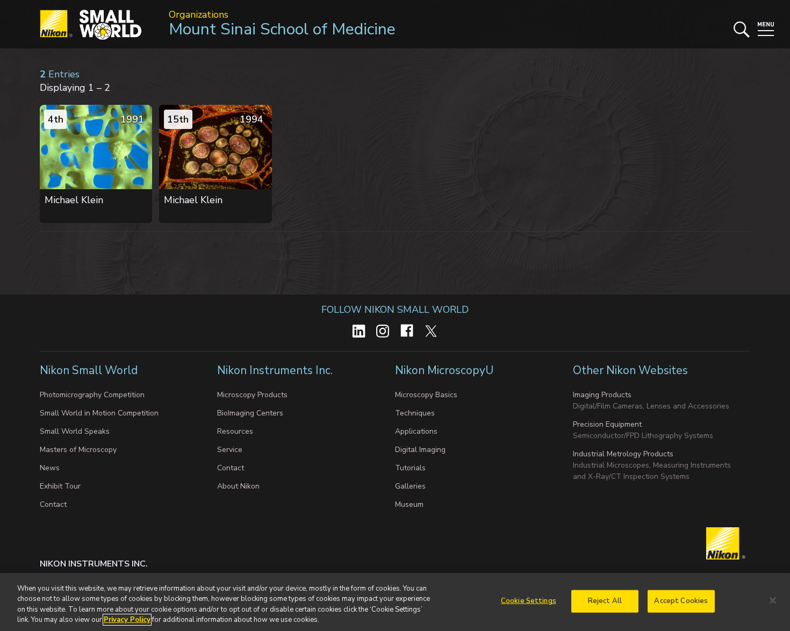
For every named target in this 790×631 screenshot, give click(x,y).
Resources (235, 431)
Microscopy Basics (426, 395)
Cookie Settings (528, 601)
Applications (416, 431)
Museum (409, 504)
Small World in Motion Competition (99, 413)
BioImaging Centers (250, 413)
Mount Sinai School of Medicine (282, 29)
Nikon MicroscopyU (444, 370)
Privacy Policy (127, 620)
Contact (53, 504)
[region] (395, 602)
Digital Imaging (420, 449)
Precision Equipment (607, 424)
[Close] (773, 600)
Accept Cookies (681, 601)
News (50, 468)
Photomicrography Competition (92, 395)
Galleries (410, 486)
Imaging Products (602, 395)
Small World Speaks (75, 431)
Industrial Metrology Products (623, 454)
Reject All (605, 601)
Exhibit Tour (60, 486)
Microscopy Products (252, 395)
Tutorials (410, 468)
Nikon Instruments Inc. (276, 370)
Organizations (198, 14)
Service (229, 449)
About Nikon (238, 486)
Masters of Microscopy (78, 449)
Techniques (415, 413)
